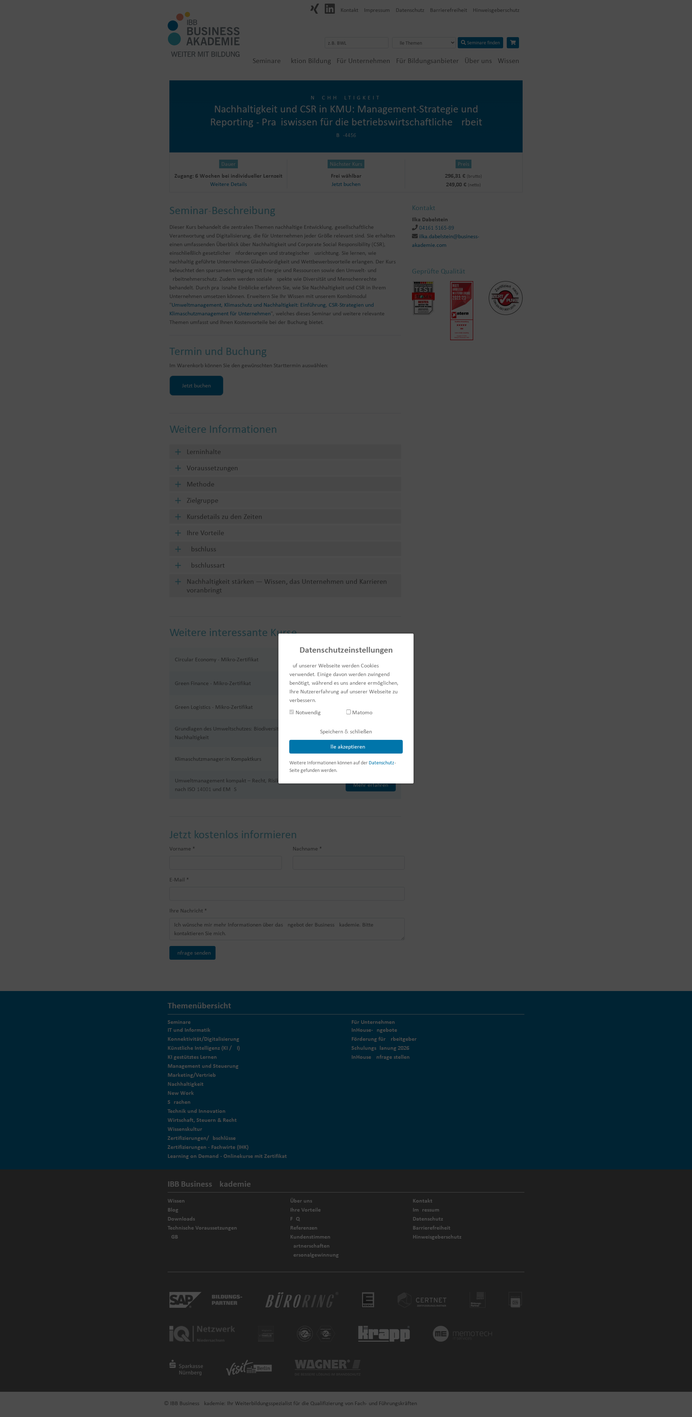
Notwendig (307, 712)
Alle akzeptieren (346, 746)
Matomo (361, 712)
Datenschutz (381, 762)
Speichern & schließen (346, 731)
